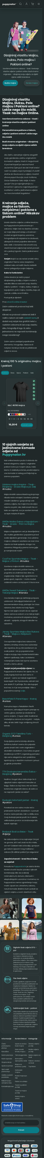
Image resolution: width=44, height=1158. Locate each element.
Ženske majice (32, 83)
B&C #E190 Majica (16, 405)
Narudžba (5, 1052)
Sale (32, 373)
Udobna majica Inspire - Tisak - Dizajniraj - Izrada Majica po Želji (19, 485)
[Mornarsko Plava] (11, 414)
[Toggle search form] (20, 4)
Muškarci (5, 373)
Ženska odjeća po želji (34, 1045)
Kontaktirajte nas (8, 1086)
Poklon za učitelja (21, 1081)
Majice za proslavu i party (20, 1065)
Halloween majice (18, 1071)
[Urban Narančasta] (18, 414)
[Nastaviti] (37, 403)
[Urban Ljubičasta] (14, 414)
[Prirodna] (23, 414)
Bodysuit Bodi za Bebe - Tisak (17, 831)
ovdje (22, 690)
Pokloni (25, 373)
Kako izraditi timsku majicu (20, 1050)
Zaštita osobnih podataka (7, 1076)
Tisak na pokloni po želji (21, 1086)
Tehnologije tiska (21, 1055)
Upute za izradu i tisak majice (21, 1045)
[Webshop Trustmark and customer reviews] (21, 1107)
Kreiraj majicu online (20, 1097)
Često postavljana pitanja (6, 1046)
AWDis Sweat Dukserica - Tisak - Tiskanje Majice (19, 591)
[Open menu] (39, 4)
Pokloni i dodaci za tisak (34, 1062)
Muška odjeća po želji (34, 1050)
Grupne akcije (6, 1062)
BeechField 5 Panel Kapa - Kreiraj (19, 698)
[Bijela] (9, 414)
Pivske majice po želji (21, 1077)
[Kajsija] (21, 414)
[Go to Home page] (9, 4)
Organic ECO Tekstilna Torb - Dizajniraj (17, 735)
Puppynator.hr (14, 455)
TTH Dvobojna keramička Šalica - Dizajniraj (19, 772)
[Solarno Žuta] (19, 414)
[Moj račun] (26, 4)
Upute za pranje (7, 1066)
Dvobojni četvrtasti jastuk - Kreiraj (20, 800)
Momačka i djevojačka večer (21, 1060)
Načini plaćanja (7, 1055)
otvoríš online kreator (17, 302)
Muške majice (10, 83)
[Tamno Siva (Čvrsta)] (25, 414)
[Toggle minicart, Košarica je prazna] (33, 4)
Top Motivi (32, 1066)
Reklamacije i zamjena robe (6, 1082)
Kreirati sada (26, 425)
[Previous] (4, 403)
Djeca (19, 373)
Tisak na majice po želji (21, 1092)
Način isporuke (7, 1059)
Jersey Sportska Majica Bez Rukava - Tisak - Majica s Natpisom (20, 633)
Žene (12, 373)
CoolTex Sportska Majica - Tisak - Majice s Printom (20, 560)
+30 (29, 414)
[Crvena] (16, 414)
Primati (21, 1130)
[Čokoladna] (12, 414)
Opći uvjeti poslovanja (6, 1070)
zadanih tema (30, 318)
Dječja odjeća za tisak (34, 1056)
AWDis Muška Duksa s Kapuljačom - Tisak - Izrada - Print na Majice (21, 522)
